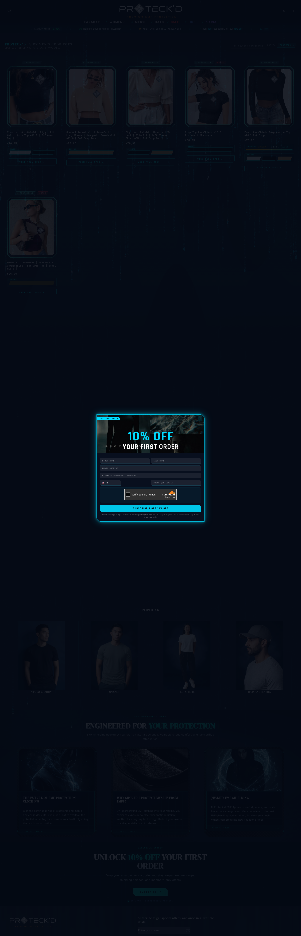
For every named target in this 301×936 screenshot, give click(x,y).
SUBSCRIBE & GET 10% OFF (150, 508)
